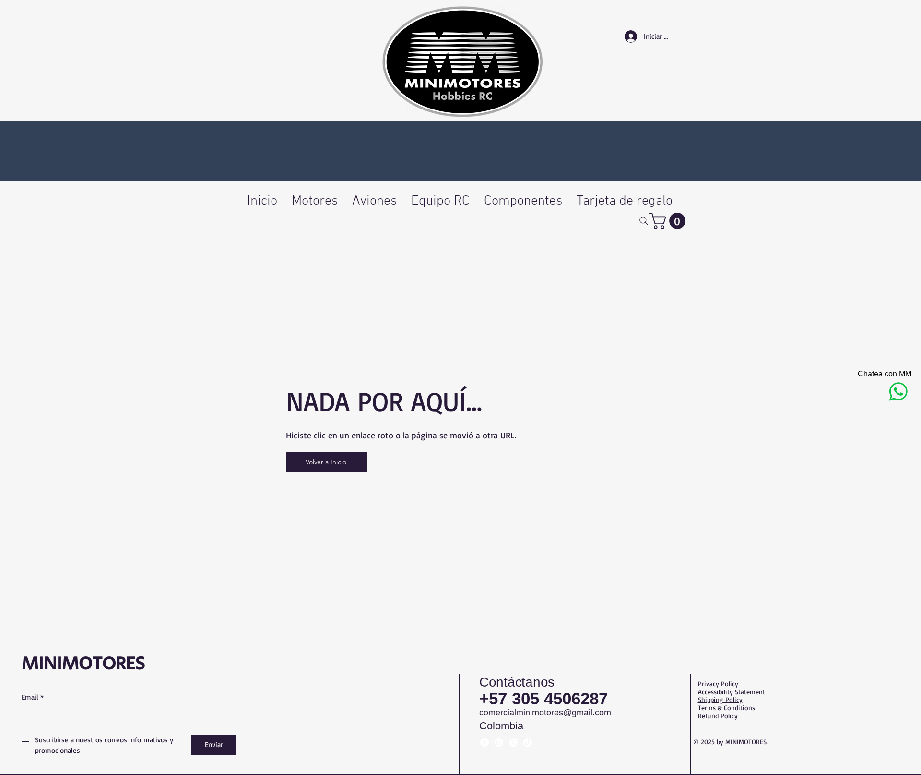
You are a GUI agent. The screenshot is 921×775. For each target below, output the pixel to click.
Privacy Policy (718, 683)
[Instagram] (499, 742)
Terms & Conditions (726, 707)
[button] (669, 221)
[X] (513, 742)
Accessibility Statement (731, 692)
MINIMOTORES (83, 664)
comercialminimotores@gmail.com (545, 712)
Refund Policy (718, 716)
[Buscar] (643, 220)
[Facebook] (484, 742)
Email (33, 697)
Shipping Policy (720, 699)
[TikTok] (527, 742)
